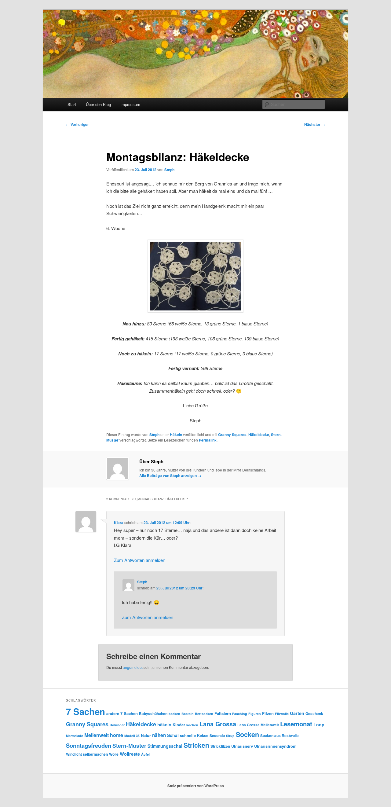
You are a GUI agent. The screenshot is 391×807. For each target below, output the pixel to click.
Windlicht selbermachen (87, 754)
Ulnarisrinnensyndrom (275, 746)
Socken (247, 734)
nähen (159, 735)
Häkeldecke (258, 434)
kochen (192, 725)
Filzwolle (282, 713)
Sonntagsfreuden (88, 745)
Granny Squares (232, 434)
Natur (146, 735)
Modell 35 (132, 735)
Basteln (187, 713)
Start (72, 104)
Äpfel (145, 754)
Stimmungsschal (165, 746)
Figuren (254, 713)
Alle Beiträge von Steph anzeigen (170, 475)
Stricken (196, 745)
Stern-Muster (129, 745)
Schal (173, 735)
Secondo (217, 735)
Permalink (208, 440)
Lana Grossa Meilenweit (258, 725)
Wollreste (130, 753)
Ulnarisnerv (242, 746)
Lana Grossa (217, 724)
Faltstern (222, 713)
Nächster (314, 124)
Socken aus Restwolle (279, 735)
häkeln (164, 724)
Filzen (268, 713)
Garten (297, 713)
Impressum (130, 104)
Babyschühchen (153, 713)
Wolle (114, 754)
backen (174, 713)
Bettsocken (204, 713)
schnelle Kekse (194, 735)
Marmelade (74, 735)
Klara (118, 522)
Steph (169, 169)
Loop (318, 724)
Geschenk (314, 713)
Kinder (179, 725)
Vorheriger (77, 124)
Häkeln (176, 434)
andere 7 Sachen (122, 713)
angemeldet (133, 667)
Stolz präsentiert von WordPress (195, 785)
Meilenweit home (103, 735)
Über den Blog (98, 104)
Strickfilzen (220, 746)
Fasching (239, 713)
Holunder (117, 725)
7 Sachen (85, 711)
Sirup (230, 735)
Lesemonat (296, 723)
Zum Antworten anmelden (139, 560)
